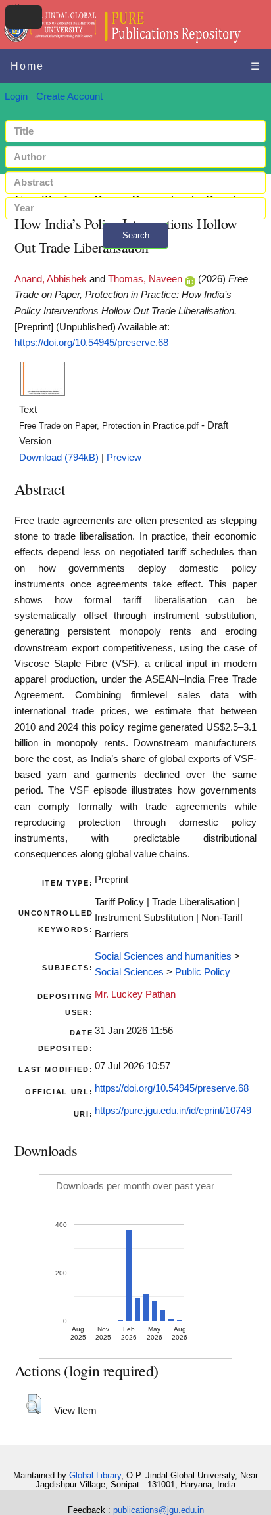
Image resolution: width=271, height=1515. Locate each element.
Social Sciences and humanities (163, 956)
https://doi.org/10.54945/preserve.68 (91, 342)
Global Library (95, 1475)
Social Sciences (129, 972)
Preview (124, 457)
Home (27, 66)
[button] (33, 1404)
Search (135, 235)
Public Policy (202, 972)
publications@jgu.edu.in (158, 1510)
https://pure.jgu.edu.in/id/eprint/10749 (173, 1110)
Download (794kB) (59, 457)
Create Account (69, 96)
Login (16, 96)
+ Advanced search (135, 256)
